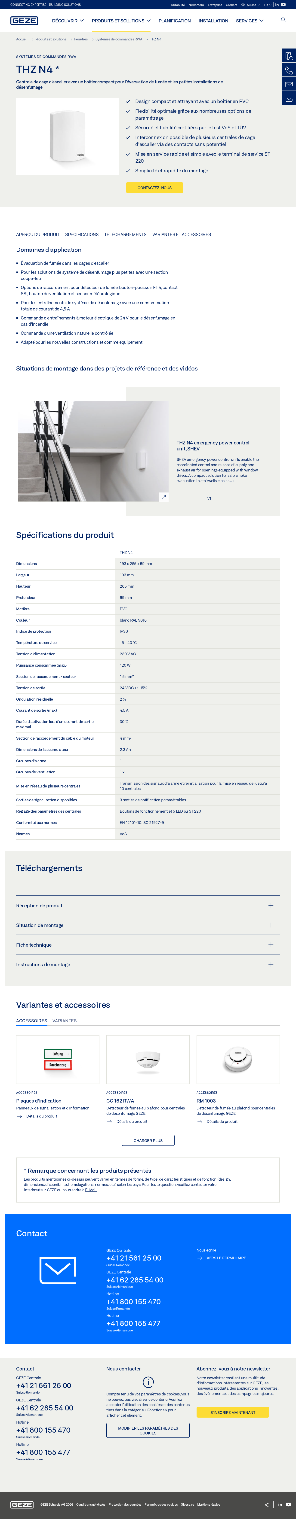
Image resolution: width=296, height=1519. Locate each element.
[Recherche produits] (289, 57)
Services (246, 20)
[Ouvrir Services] (261, 20)
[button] (250, 5)
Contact (25, 1368)
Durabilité (178, 5)
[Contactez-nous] (289, 71)
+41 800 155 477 (133, 1323)
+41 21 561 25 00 (133, 1258)
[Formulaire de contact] (289, 85)
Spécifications (82, 234)
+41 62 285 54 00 (134, 1280)
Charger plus (148, 1140)
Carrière (231, 5)
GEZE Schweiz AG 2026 (56, 1504)
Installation (213, 20)
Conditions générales (90, 1504)
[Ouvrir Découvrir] (82, 20)
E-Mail (91, 1190)
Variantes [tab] (64, 1020)
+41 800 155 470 (133, 1301)
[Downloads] (289, 99)
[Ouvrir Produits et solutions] (149, 20)
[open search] (283, 20)
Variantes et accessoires (181, 234)
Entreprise (215, 5)
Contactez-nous (155, 187)
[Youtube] (283, 5)
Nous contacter (123, 1368)
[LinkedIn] (277, 5)
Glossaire (187, 1504)
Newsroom (196, 5)
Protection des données (125, 1504)
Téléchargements (125, 234)
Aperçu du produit (37, 234)
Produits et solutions (118, 20)
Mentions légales (208, 1504)
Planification (175, 20)
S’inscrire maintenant (232, 1412)
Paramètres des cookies (161, 1504)
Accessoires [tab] (31, 1020)
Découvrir (64, 20)
